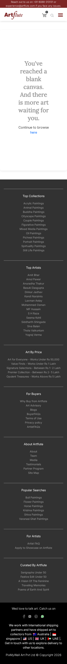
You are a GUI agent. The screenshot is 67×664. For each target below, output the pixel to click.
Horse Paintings (33, 506)
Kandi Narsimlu (33, 296)
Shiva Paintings (33, 514)
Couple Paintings (33, 220)
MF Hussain (33, 309)
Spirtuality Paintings (33, 246)
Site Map (33, 472)
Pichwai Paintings (33, 237)
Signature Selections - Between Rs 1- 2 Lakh (33, 367)
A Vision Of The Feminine (33, 581)
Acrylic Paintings (33, 203)
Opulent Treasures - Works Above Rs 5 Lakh (33, 376)
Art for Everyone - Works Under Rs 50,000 (33, 359)
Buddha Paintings (33, 211)
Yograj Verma (33, 334)
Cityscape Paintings (33, 216)
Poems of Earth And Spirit (33, 589)
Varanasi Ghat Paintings (33, 518)
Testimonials (33, 464)
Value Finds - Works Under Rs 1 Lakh (33, 363)
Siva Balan (33, 326)
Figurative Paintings (34, 224)
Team (33, 455)
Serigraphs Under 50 (33, 572)
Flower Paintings (34, 501)
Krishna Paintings (33, 510)
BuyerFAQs (33, 414)
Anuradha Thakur (33, 283)
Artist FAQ (33, 543)
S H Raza (33, 313)
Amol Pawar (33, 279)
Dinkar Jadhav (33, 292)
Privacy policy (33, 422)
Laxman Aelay (33, 300)
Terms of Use (33, 418)
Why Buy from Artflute (33, 401)
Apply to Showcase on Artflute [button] (33, 547)
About (33, 451)
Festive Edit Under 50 (33, 576)
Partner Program (33, 468)
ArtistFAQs (33, 426)
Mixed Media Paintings (33, 228)
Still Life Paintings (33, 250)
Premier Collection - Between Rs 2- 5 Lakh (33, 372)
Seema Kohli (33, 317)
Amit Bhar (33, 275)
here (33, 132)
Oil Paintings (33, 233)
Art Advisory (33, 405)
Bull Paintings (33, 497)
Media (33, 460)
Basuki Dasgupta (33, 287)
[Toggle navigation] (60, 15)
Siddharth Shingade (33, 321)
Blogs (33, 409)
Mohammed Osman (33, 304)
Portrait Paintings (33, 241)
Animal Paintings (33, 207)
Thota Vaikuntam (33, 330)
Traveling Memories (33, 585)
